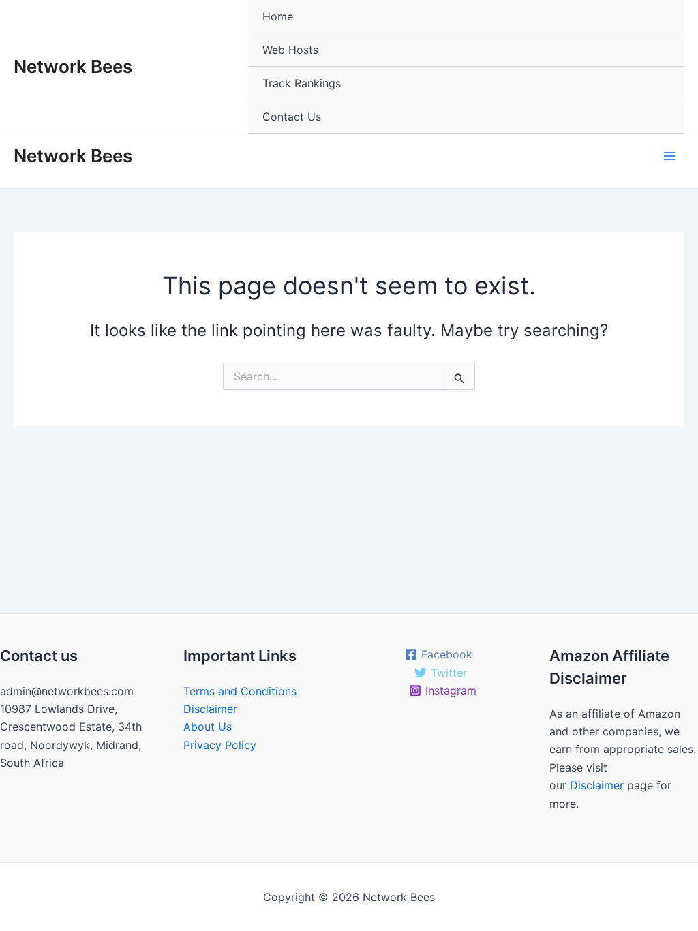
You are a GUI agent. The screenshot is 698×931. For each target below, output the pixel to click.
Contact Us (291, 116)
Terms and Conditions (240, 691)
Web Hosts (290, 50)
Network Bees (73, 66)
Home (277, 16)
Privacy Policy (219, 745)
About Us (207, 726)
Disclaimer (210, 709)
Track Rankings (301, 83)
